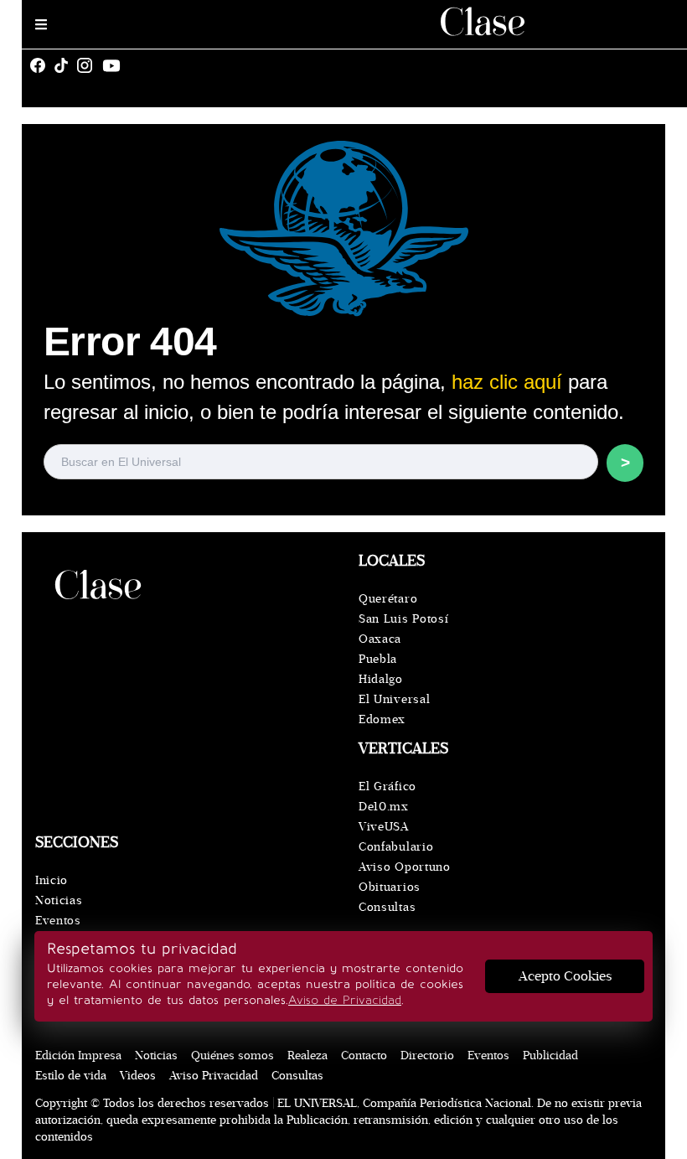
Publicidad (550, 1055)
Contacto (364, 1055)
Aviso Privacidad (213, 1075)
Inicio (51, 880)
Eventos (58, 920)
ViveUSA (384, 827)
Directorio (427, 1055)
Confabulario (396, 847)
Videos (138, 1075)
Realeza (307, 1055)
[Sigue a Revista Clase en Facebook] (42, 65)
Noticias (59, 900)
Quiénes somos (232, 1055)
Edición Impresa (78, 1055)
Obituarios (390, 887)
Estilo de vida (70, 1075)
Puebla (378, 659)
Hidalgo (381, 679)
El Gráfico (387, 786)
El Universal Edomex (394, 709)
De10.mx (384, 806)
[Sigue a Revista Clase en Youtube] (116, 65)
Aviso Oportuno (405, 867)
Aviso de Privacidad (344, 1000)
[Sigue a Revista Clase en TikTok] (65, 65)
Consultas (387, 907)
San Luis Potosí (404, 619)
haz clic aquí (507, 381)
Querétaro (388, 599)
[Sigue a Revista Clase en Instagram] (89, 65)
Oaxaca (380, 639)
